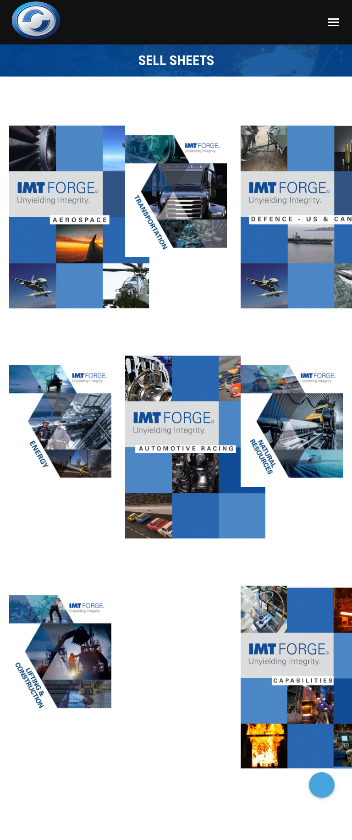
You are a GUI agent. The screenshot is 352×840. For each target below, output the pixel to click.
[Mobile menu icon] (333, 22)
